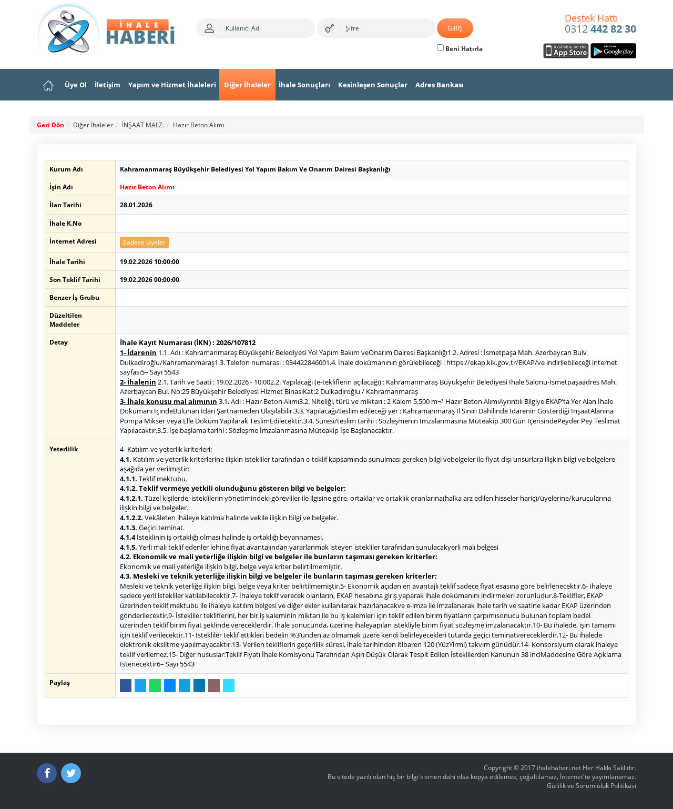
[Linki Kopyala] (228, 685)
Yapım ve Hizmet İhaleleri (172, 84)
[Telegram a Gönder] (184, 685)
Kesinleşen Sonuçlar (372, 84)
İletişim (107, 84)
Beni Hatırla (463, 48)
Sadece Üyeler (144, 242)
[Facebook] (47, 773)
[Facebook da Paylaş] (125, 685)
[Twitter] (71, 773)
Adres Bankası (439, 84)
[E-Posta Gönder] (214, 685)
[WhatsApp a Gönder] (155, 685)
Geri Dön (50, 124)
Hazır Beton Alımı (198, 124)
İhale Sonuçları (304, 84)
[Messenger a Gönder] (170, 685)
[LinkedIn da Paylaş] (199, 685)
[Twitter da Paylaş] (140, 685)
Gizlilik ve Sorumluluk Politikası (591, 785)
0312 (600, 24)
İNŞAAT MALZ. (143, 124)
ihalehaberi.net (559, 767)
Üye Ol (76, 84)
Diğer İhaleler (247, 84)
